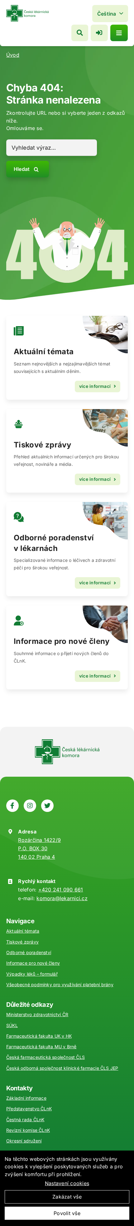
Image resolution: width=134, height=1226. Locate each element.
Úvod (12, 55)
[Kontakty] (67, 647)
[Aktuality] (67, 451)
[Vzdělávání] (67, 358)
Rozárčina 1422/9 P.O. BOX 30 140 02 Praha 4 (39, 848)
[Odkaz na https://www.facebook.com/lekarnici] (12, 805)
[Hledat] (79, 33)
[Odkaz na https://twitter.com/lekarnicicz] (47, 805)
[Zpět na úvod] (27, 7)
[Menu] (119, 33)
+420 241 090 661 (60, 889)
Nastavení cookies (67, 1183)
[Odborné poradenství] (67, 549)
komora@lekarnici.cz (62, 898)
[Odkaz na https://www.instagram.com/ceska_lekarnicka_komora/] (30, 805)
